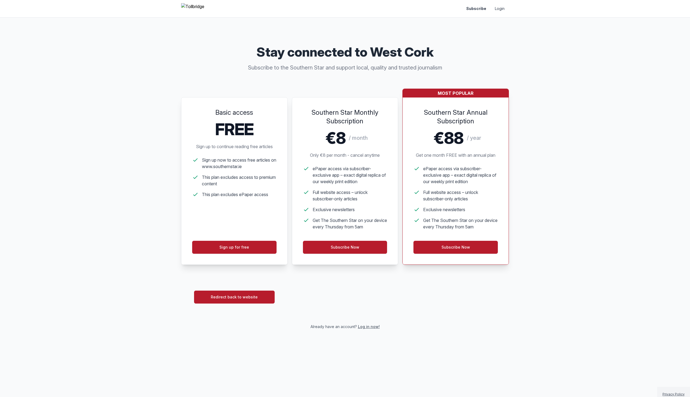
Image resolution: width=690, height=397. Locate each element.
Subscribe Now (345, 247)
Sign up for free (234, 247)
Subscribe (476, 8)
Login (500, 8)
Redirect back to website (234, 297)
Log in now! (369, 326)
